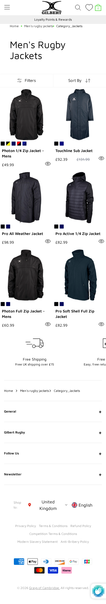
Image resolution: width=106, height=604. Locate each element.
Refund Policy (80, 526)
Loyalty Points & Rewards (53, 19)
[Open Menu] (7, 7)
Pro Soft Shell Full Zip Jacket (74, 314)
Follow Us (53, 453)
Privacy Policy (25, 526)
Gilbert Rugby (53, 432)
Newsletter (53, 474)
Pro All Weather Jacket (22, 233)
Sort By (75, 80)
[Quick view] (48, 163)
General (53, 411)
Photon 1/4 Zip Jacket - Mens (23, 153)
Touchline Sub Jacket (74, 150)
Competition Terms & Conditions (53, 534)
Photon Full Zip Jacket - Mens (23, 314)
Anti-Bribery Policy (75, 542)
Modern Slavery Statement (37, 542)
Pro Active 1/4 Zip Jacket (78, 233)
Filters (30, 80)
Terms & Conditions (53, 526)
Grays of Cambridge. (44, 588)
